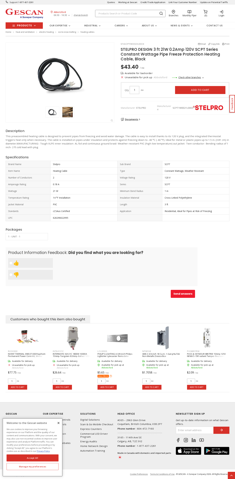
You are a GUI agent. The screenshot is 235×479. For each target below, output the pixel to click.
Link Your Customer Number (183, 2)
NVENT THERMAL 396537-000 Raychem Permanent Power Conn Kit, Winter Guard (26, 356)
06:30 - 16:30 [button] (60, 15)
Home (8, 31)
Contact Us (215, 25)
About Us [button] (148, 25)
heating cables (87, 31)
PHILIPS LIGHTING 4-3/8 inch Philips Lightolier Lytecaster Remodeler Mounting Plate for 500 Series (115, 356)
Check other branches (189, 77)
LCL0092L (103, 351)
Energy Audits (88, 441)
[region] (33, 447)
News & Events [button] (180, 25)
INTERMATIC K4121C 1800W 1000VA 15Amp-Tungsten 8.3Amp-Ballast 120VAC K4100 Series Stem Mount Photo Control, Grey (73, 357)
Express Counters (91, 428)
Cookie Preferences (139, 474)
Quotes (111, 2)
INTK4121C (58, 351)
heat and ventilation (25, 31)
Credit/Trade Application (153, 2)
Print (227, 43)
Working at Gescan (127, 2)
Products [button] (24, 25)
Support (14, 2)
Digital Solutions (90, 419)
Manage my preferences (32, 466)
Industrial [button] (91, 25)
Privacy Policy (43, 451)
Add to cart (200, 90)
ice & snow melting (67, 31)
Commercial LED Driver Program (94, 435)
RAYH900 (12, 351)
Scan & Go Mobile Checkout (96, 424)
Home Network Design (94, 446)
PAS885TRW (193, 351)
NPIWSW (146, 351)
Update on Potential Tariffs (214, 2)
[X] (58, 422)
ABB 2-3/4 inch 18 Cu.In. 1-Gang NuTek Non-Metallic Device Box (161, 355)
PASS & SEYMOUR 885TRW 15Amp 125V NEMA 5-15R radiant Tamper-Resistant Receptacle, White (206, 356)
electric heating (46, 31)
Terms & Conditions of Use (162, 474)
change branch (81, 15)
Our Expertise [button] (58, 25)
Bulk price (103, 376)
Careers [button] (120, 25)
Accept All (32, 457)
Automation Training (92, 450)
